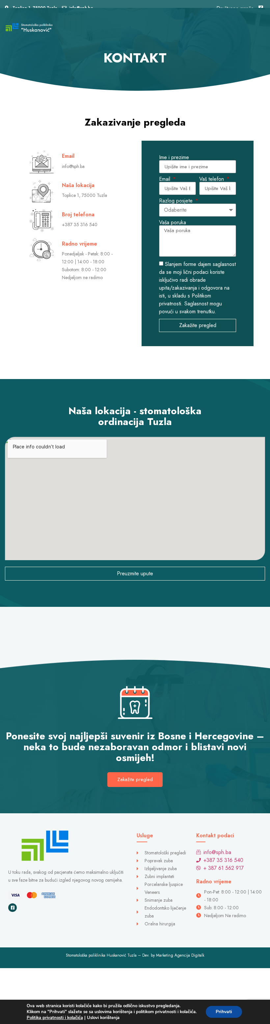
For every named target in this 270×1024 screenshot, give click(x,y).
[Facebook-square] (12, 907)
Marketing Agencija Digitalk (180, 955)
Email (165, 179)
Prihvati (224, 1012)
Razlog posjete (176, 200)
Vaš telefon (212, 179)
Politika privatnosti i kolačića (55, 1018)
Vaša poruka (172, 222)
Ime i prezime (174, 157)
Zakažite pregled (135, 779)
